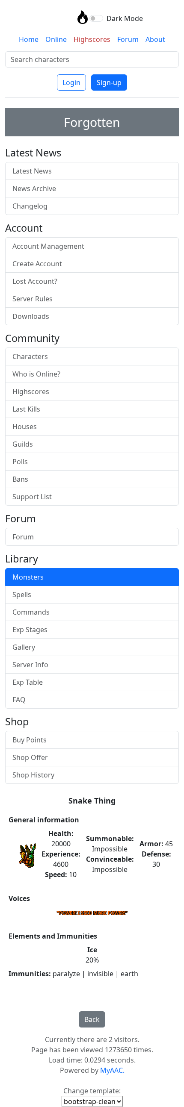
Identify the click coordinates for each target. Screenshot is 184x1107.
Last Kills (26, 409)
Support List (32, 496)
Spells (21, 594)
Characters (30, 356)
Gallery (23, 647)
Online (56, 39)
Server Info (30, 664)
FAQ (19, 699)
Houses (24, 426)
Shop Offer (30, 757)
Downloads (30, 316)
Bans (20, 479)
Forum (128, 39)
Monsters (28, 577)
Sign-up (109, 82)
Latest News (32, 171)
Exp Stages (29, 629)
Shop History (33, 775)
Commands (31, 612)
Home (29, 39)
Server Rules (32, 298)
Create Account (37, 263)
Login (71, 82)
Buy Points (29, 740)
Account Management (48, 246)
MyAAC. (112, 1070)
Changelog (29, 206)
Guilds (22, 444)
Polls (20, 461)
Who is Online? (36, 374)
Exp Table (27, 682)
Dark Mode (125, 18)
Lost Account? (34, 281)
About (155, 39)
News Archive (34, 188)
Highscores (92, 39)
